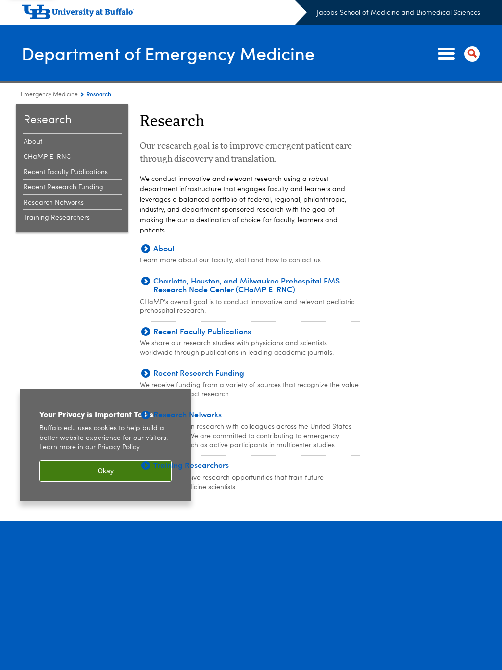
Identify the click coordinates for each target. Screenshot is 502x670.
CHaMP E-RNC (47, 157)
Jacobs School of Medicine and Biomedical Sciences (398, 12)
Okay (106, 471)
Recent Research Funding (63, 187)
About (33, 141)
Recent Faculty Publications (66, 172)
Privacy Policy (118, 447)
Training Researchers (57, 217)
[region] (105, 445)
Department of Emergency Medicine (168, 53)
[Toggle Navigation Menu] (456, 54)
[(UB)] (164, 13)
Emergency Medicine (49, 95)
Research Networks (54, 202)
